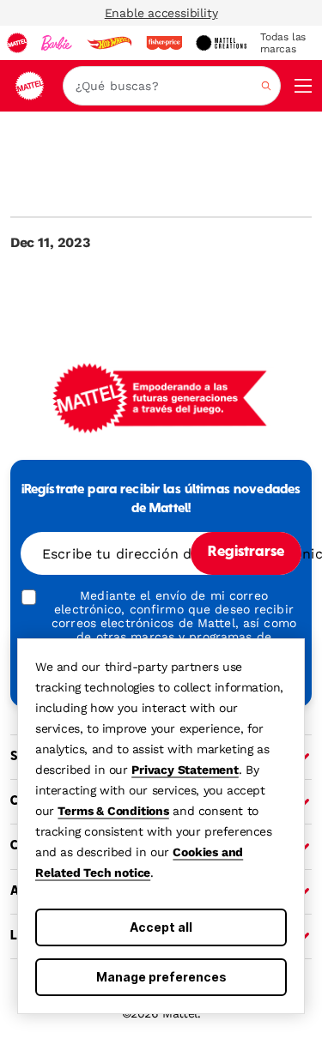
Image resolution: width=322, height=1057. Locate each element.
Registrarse (246, 552)
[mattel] (17, 43)
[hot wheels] (109, 43)
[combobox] (172, 86)
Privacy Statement (185, 769)
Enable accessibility (161, 13)
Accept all (161, 927)
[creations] (221, 43)
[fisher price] (164, 43)
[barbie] (56, 43)
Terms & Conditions (113, 811)
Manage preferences (161, 976)
